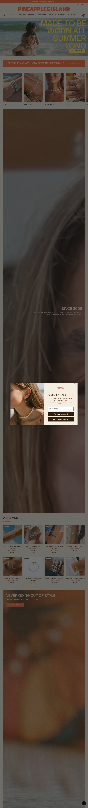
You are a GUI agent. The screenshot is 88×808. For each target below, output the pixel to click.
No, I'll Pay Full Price (60, 419)
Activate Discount (61, 414)
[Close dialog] (75, 384)
